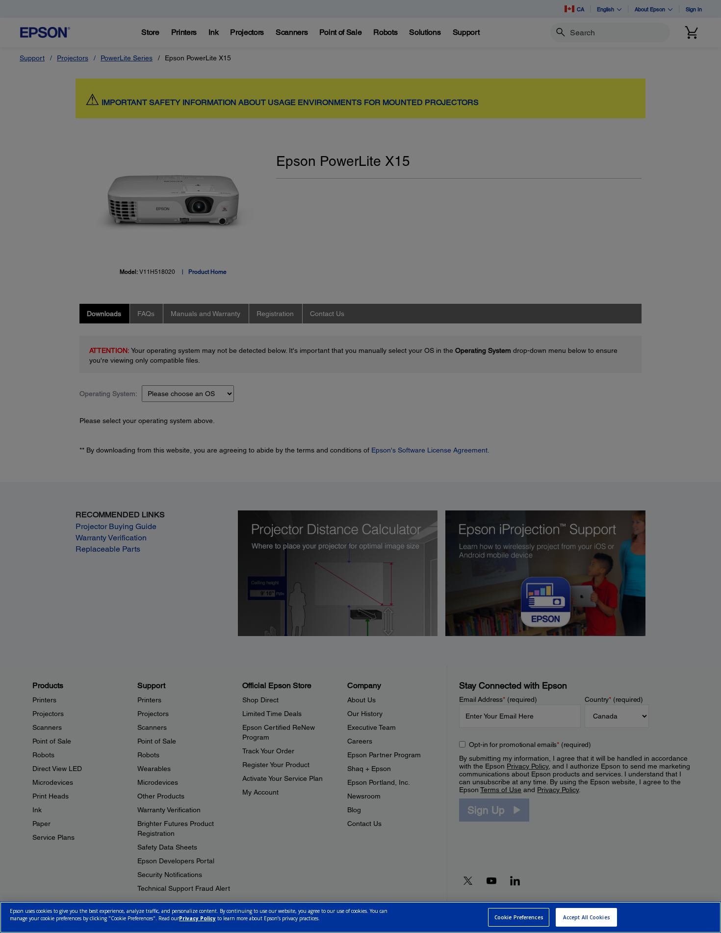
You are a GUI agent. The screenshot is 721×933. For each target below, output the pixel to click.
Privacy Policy (197, 918)
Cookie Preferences (518, 917)
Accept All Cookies (586, 917)
